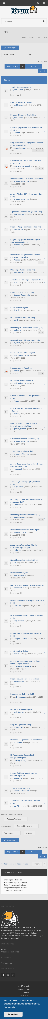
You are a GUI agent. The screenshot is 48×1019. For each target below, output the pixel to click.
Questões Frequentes (10, 952)
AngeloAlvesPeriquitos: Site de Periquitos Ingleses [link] (23, 546)
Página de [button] (12, 66)
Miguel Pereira (20, 575)
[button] (44, 71)
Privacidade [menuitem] (24, 996)
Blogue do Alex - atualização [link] (24, 679)
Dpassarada (21, 697)
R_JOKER (17, 343)
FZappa (17, 133)
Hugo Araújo (19, 487)
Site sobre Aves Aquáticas (21, 368)
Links (4, 32)
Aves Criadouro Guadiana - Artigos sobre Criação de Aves (25, 662)
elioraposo (18, 272)
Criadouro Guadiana (22, 666)
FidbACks (17, 550)
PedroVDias (18, 229)
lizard (16, 310)
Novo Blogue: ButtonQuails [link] (24, 560)
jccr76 (16, 806)
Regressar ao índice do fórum (16, 864)
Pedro (16, 370)
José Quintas (19, 214)
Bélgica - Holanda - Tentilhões (23, 115)
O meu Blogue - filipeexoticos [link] (25, 340)
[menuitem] (44, 3)
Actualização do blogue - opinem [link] (26, 280)
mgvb (16, 320)
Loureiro (17, 605)
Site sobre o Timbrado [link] (22, 451)
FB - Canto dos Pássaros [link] (22, 317)
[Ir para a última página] (44, 91)
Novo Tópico (12, 48)
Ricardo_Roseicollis (22, 295)
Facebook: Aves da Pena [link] (22, 353)
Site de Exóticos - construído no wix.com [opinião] (23, 774)
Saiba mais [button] (9, 1007)
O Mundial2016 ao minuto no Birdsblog (26, 179)
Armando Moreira (24, 166)
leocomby (18, 778)
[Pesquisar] (44, 21)
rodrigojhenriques (21, 355)
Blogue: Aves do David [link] (22, 694)
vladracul (18, 469)
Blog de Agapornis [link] (20, 724)
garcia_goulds (20, 429)
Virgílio (17, 260)
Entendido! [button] (13, 1014)
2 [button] (26, 66)
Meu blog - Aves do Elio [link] (22, 270)
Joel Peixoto (19, 105)
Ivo (15, 562)
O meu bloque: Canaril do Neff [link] (25, 530)
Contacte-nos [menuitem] (24, 992)
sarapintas (18, 727)
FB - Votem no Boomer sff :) (21, 380)
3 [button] (31, 66)
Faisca (16, 401)
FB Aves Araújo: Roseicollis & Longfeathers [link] (22, 756)
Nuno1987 (18, 742)
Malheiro (17, 330)
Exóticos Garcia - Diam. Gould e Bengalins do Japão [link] (23, 424)
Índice (28, 986)
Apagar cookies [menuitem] (24, 989)
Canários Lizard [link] (19, 307)
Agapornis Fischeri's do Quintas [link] (26, 211)
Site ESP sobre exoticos (20, 788)
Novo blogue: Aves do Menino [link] (25, 514)
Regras (4, 949)
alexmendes (19, 681)
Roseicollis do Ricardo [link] (22, 292)
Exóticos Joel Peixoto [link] (21, 102)
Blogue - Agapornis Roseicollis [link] (25, 227)
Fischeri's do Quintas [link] (21, 709)
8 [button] (40, 71)
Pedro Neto (21, 148)
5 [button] (40, 66)
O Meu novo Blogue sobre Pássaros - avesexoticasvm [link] (25, 255)
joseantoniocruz (20, 532)
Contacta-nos (6, 963)
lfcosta (16, 282)
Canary (17, 504)
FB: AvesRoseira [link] (19, 572)
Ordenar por (16, 826)
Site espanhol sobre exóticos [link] (24, 438)
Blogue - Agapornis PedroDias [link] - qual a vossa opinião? (26, 240)
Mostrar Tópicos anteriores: (12, 816)
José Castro (18, 90)
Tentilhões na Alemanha (20, 87)
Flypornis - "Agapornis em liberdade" (26, 740)
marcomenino (19, 517)
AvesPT (20, 986)
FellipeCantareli (20, 638)
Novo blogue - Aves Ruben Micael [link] (26, 327)
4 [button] (35, 66)
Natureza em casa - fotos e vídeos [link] (27, 585)
